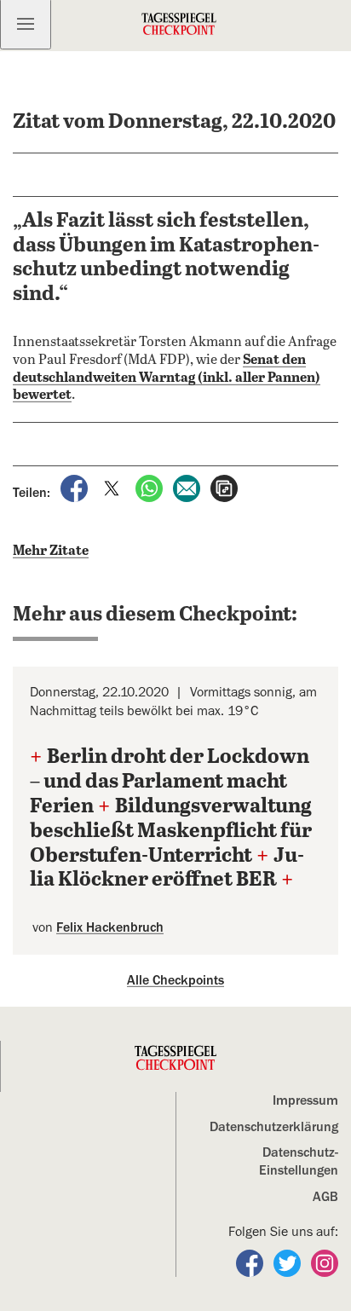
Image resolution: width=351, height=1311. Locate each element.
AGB (325, 1197)
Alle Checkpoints (175, 980)
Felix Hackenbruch (110, 927)
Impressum (305, 1100)
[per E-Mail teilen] (188, 487)
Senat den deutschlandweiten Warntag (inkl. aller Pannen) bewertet (166, 378)
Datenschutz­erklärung (274, 1127)
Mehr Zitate (51, 551)
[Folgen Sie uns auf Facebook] (251, 1262)
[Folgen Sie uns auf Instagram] (324, 1262)
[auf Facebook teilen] (75, 487)
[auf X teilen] (113, 487)
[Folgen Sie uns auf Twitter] (288, 1262)
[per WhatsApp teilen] (150, 487)
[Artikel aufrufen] (224, 487)
